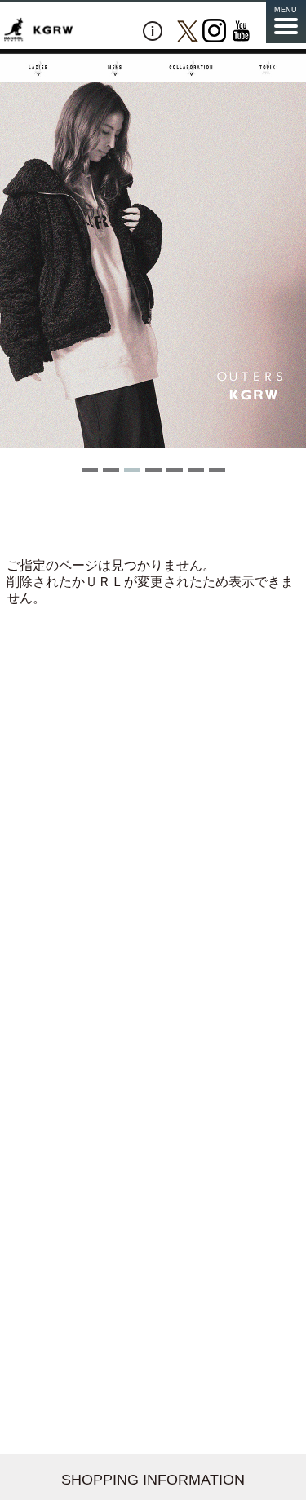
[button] (90, 470)
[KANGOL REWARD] (38, 30)
